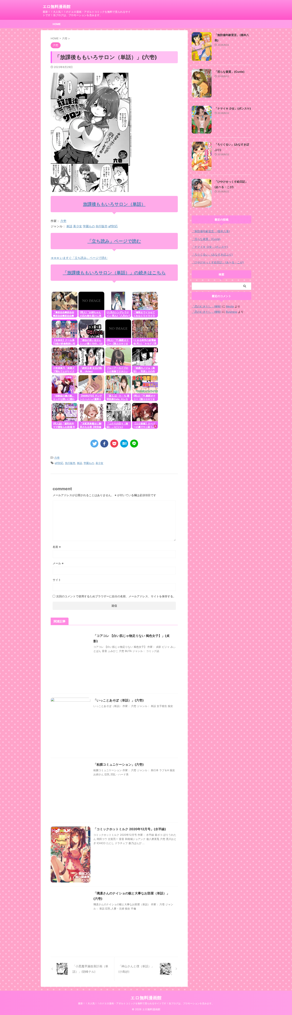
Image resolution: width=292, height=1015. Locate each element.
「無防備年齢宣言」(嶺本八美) (211, 231)
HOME (57, 24)
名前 (57, 546)
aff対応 (113, 226)
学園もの (89, 226)
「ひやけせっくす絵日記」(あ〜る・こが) (218, 262)
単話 (69, 226)
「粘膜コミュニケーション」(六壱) (118, 764)
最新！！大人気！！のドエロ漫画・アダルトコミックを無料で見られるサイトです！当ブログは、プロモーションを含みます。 (146, 1003)
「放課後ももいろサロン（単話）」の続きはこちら (114, 272)
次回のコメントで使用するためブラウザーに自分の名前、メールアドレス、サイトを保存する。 (116, 596)
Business (231, 311)
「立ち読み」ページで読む (114, 241)
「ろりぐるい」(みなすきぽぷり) (212, 254)
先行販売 (101, 226)
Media (230, 306)
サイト (57, 579)
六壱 (63, 221)
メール (58, 563)
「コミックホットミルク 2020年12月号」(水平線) (129, 829)
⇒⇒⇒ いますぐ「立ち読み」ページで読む (79, 258)
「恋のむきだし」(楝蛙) (206, 306)
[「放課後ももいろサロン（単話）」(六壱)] (124, 443)
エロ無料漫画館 (57, 6)
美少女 (77, 226)
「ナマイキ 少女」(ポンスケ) (233, 108)
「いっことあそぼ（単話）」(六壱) (118, 700)
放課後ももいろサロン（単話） (114, 204)
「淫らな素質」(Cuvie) (230, 71)
